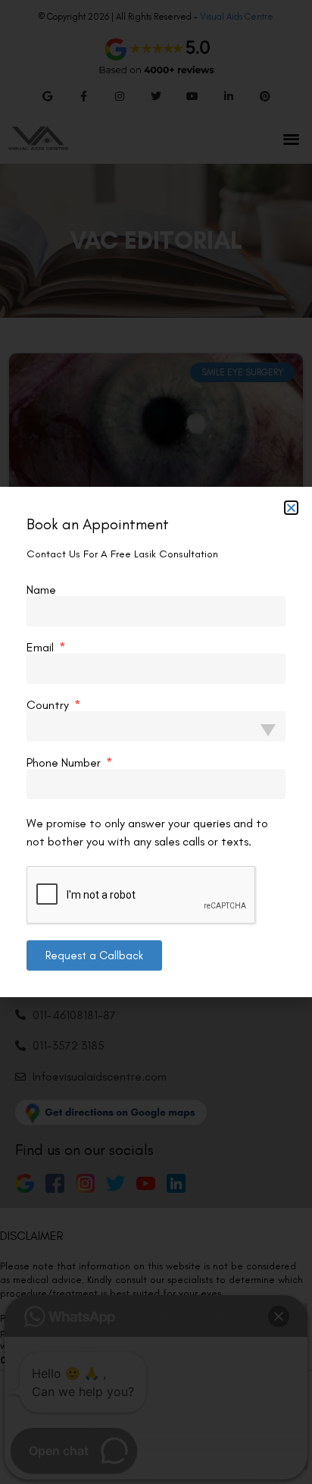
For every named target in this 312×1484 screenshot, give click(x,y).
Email (42, 648)
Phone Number (65, 763)
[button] (291, 507)
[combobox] (156, 726)
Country (49, 705)
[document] (156, 742)
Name (41, 590)
